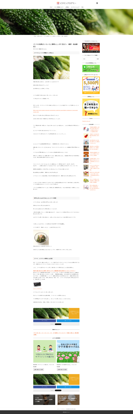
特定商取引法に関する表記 (71, 409)
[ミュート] (96, 51)
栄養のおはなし (44, 49)
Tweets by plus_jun (86, 121)
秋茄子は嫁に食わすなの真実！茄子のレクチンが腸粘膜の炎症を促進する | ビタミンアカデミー (54, 270)
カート (58, 409)
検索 (98, 59)
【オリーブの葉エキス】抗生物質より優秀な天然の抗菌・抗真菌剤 (94, 181)
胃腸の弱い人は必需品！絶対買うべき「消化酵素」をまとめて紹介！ (94, 148)
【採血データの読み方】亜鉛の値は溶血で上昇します (94, 135)
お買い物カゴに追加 (38, 369)
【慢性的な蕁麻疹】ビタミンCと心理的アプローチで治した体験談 (94, 154)
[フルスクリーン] (98, 51)
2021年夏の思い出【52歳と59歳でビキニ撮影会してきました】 (94, 142)
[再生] (83, 51)
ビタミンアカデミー (37, 288)
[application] (91, 48)
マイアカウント (63, 409)
